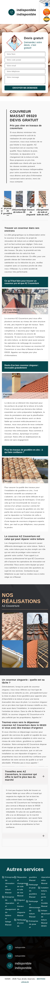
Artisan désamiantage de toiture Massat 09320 (44, 918)
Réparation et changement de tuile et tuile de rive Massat (20, 886)
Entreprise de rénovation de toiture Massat (8, 885)
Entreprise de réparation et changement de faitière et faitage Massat (8, 911)
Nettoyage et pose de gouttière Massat (32, 891)
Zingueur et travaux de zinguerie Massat (20, 907)
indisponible (26, 10)
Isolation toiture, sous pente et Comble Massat (44, 897)
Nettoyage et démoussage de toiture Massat (32, 909)
